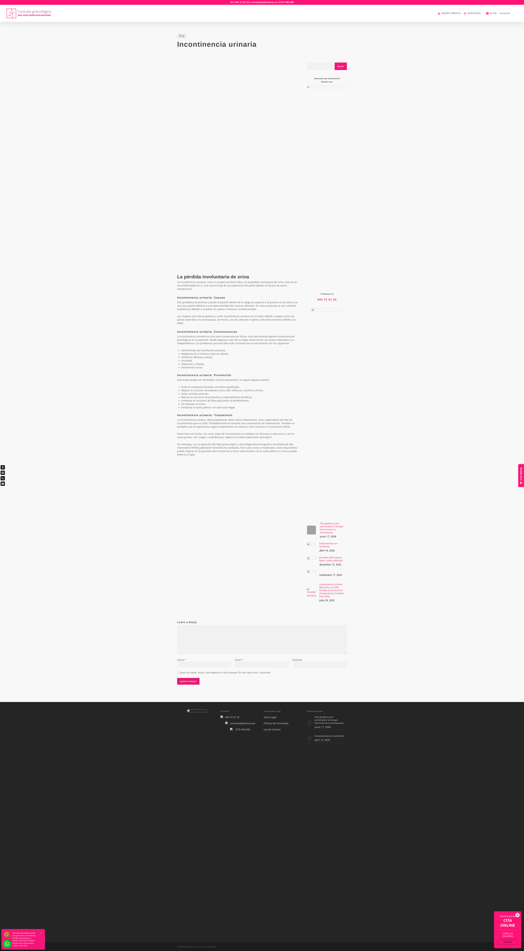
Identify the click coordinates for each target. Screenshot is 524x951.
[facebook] (3, 467)
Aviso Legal (270, 717)
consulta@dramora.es (264, 2)
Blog (181, 35)
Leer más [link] (23, 945)
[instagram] (3, 473)
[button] (41, 933)
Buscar (341, 66)
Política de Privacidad (276, 723)
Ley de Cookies (272, 729)
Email (239, 659)
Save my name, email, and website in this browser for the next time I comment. (225, 672)
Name (181, 659)
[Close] (517, 915)
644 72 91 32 (327, 299)
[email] (3, 484)
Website (297, 659)
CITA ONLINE (286, 2)
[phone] (3, 478)
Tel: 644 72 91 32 (239, 2)
